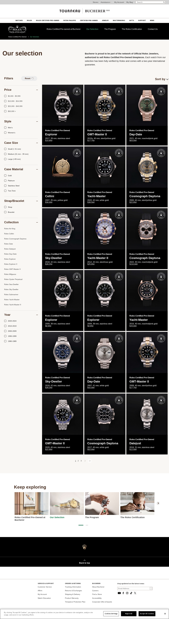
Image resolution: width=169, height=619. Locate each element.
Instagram (127, 593)
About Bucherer (98, 587)
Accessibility (97, 598)
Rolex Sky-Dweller (11, 289)
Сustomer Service (45, 587)
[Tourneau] (84, 10)
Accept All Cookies (147, 614)
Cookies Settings (111, 614)
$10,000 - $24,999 (15, 101)
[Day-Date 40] (147, 105)
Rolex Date (8, 244)
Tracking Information (73, 587)
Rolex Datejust (10, 249)
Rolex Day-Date (10, 254)
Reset (28, 78)
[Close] (165, 613)
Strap (10, 207)
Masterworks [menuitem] (119, 20)
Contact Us (153, 29)
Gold (10, 176)
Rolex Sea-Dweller (11, 284)
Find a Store (97, 594)
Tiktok (131, 593)
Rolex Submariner (11, 294)
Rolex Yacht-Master (12, 300)
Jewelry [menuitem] (105, 20)
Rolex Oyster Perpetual (13, 279)
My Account (119, 2)
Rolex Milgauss (10, 274)
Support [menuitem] (142, 20)
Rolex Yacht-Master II (12, 305)
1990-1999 (12, 336)
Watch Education (44, 598)
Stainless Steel (13, 186)
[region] (84, 614)
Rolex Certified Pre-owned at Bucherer (64, 29)
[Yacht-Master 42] (105, 167)
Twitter (135, 593)
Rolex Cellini (9, 234)
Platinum (11, 181)
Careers (95, 591)
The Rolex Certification (132, 29)
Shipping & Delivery (72, 594)
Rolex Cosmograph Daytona (15, 239)
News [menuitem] (152, 20)
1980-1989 (12, 341)
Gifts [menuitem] (131, 20)
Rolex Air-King (9, 229)
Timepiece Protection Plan (75, 602)
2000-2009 (12, 331)
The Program (110, 29)
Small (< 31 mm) (14, 149)
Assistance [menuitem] (105, 2)
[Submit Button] (151, 588)
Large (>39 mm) (14, 159)
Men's (10, 128)
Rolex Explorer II (10, 264)
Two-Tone (12, 191)
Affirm (40, 591)
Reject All (128, 614)
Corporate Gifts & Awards (102, 602)
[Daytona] (147, 167)
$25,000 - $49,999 (15, 106)
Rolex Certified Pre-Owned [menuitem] (48, 20)
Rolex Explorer (10, 259)
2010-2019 (12, 326)
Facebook (123, 593)
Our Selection (92, 29)
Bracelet (11, 212)
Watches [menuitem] (19, 20)
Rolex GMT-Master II (12, 269)
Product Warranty (72, 598)
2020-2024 (12, 321)
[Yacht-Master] (147, 290)
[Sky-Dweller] (62, 228)
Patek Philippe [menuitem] (69, 20)
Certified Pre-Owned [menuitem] (89, 20)
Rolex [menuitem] (29, 20)
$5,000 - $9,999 (14, 96)
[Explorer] (62, 105)
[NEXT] (158, 503)
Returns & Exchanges (73, 591)
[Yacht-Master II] (105, 228)
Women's (11, 133)
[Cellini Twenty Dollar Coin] (62, 167)
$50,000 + (12, 111)
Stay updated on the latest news (130, 583)
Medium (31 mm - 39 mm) (18, 154)
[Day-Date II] (105, 352)
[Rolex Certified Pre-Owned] (17, 32)
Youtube (119, 593)
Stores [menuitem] (95, 2)
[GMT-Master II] (105, 105)
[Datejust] (147, 414)
